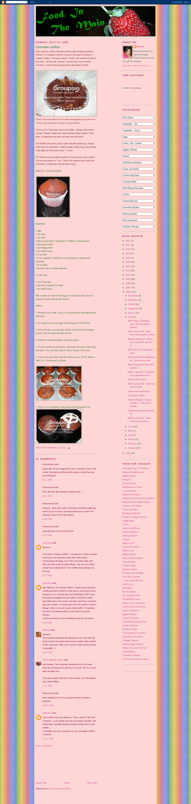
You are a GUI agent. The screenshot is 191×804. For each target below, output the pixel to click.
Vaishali (46, 630)
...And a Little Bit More (132, 580)
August (131, 313)
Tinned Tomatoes (130, 618)
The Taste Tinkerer (131, 577)
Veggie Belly (128, 520)
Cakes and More (130, 509)
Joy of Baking (128, 651)
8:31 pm (47, 535)
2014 (128, 258)
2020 (128, 240)
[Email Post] (68, 448)
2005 (128, 453)
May (130, 430)
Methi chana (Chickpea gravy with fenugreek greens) (139, 324)
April (130, 435)
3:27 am (47, 575)
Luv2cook (47, 543)
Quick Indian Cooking (132, 558)
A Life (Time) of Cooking (133, 607)
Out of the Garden (131, 547)
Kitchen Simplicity (130, 610)
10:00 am (48, 705)
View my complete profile (136, 66)
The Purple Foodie (131, 595)
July (130, 317)
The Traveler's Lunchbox (134, 633)
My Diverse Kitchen (131, 513)
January (132, 448)
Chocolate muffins (48, 47)
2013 (128, 262)
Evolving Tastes (129, 569)
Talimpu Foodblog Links (133, 472)
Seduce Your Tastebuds (133, 603)
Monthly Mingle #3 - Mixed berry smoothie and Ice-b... (140, 342)
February (132, 443)
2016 (128, 249)
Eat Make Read (129, 629)
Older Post (92, 783)
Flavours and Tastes (131, 506)
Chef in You (127, 584)
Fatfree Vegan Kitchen (132, 644)
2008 (128, 283)
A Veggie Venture (130, 640)
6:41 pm (47, 480)
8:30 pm (47, 519)
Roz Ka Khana (129, 591)
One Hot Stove (129, 483)
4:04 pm (47, 652)
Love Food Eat (129, 491)
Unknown (47, 583)
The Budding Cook (131, 599)
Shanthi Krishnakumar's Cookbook (138, 498)
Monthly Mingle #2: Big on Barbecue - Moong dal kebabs (140, 403)
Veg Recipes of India (132, 487)
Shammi (140, 47)
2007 (128, 287)
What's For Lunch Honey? (134, 648)
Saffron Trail (128, 550)
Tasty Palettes (128, 562)
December (133, 295)
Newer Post (41, 783)
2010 (128, 275)
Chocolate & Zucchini (132, 636)
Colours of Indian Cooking (134, 517)
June (130, 426)
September (133, 308)
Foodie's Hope (129, 565)
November (133, 300)
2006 (128, 292)
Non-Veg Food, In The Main (135, 468)
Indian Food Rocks (131, 528)
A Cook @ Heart (130, 532)
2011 (128, 270)
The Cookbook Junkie (53, 660)
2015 (128, 253)
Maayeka (126, 479)
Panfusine (127, 588)
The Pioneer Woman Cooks (135, 659)
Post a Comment (44, 746)
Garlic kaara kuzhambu (139, 391)
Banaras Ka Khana (131, 494)
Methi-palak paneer (137, 379)
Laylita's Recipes (130, 625)
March (131, 439)
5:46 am (47, 622)
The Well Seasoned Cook (134, 621)
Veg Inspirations (129, 535)
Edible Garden (129, 476)
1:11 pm (47, 686)
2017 (128, 245)
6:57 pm (47, 496)
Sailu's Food (128, 543)
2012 (128, 266)
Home (67, 783)
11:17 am (48, 738)
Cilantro (126, 539)
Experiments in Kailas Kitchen (136, 502)
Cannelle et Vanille (131, 655)
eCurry (125, 524)
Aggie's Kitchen (129, 614)
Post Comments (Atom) (60, 788)
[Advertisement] (51, 764)
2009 (128, 279)
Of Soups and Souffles (133, 573)
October (132, 304)
